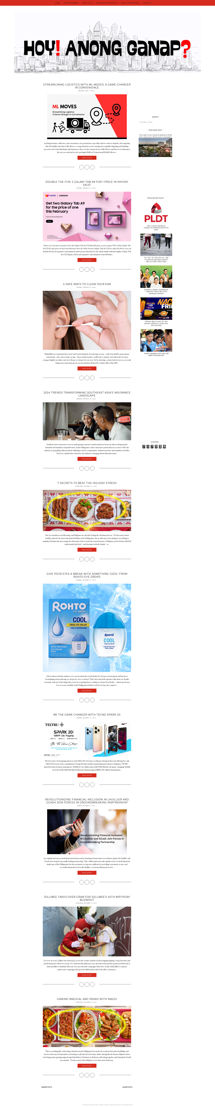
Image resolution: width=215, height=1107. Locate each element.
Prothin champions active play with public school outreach (156, 354)
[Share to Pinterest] (92, 167)
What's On (87, 3)
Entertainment (71, 3)
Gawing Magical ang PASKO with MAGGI (87, 999)
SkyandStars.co (127, 1105)
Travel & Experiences (107, 3)
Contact (147, 3)
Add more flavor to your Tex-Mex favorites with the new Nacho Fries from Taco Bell (156, 323)
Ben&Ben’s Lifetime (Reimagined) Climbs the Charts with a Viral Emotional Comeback (156, 291)
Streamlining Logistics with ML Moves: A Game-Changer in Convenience (87, 86)
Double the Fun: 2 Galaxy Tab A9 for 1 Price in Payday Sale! (87, 183)
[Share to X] (87, 167)
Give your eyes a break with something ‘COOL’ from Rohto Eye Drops (87, 575)
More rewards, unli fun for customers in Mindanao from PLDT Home (156, 228)
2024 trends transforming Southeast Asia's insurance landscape (87, 394)
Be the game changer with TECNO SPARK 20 (87, 714)
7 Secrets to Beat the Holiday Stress (87, 483)
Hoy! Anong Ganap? (102, 1105)
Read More (87, 157)
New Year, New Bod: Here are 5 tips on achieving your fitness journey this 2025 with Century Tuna (156, 259)
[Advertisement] (157, 95)
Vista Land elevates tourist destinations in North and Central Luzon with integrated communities (155, 136)
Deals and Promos (130, 3)
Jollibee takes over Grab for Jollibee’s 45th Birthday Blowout (87, 898)
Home (57, 3)
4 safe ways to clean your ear (87, 284)
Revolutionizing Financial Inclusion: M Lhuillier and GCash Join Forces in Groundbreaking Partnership (87, 801)
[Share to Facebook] (81, 167)
